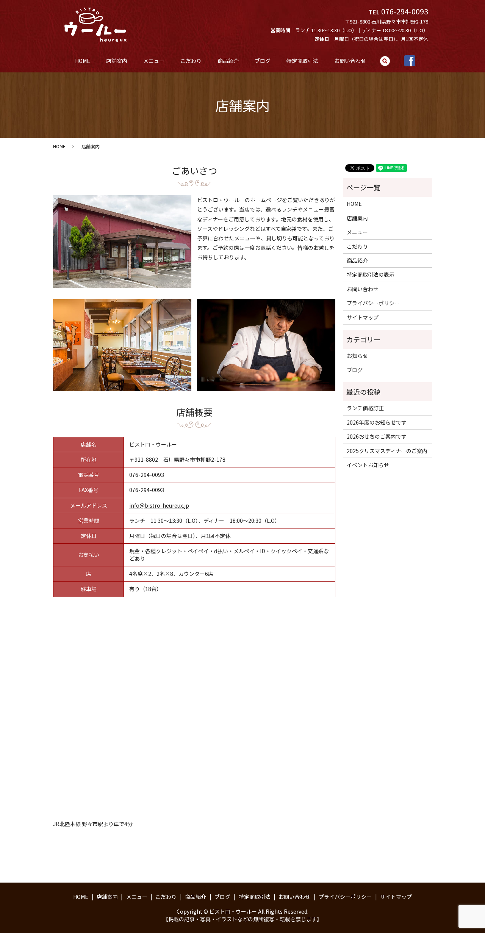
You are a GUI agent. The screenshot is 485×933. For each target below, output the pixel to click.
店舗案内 (116, 60)
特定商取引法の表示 (370, 274)
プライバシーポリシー (373, 303)
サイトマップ (363, 317)
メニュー (153, 60)
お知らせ (357, 355)
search (389, 64)
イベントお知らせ (368, 465)
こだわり (191, 60)
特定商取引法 (302, 60)
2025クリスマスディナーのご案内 (387, 451)
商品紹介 (228, 60)
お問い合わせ (350, 60)
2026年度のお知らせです (377, 422)
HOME (82, 60)
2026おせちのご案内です (377, 436)
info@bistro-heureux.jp (159, 505)
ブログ (263, 60)
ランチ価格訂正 (365, 408)
